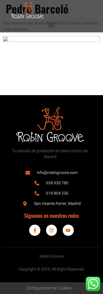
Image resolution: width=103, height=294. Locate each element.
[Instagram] (51, 230)
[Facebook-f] (34, 230)
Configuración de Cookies (48, 288)
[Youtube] (68, 230)
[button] (51, 25)
